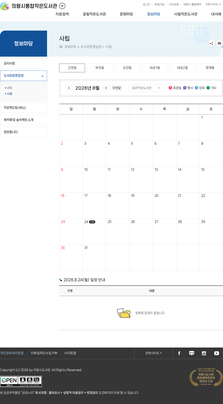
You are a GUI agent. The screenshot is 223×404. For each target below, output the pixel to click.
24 (86, 222)
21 (179, 195)
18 (109, 195)
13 (156, 169)
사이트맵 (174, 4)
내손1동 (155, 68)
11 (109, 169)
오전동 (127, 68)
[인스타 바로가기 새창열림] (204, 353)
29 (203, 221)
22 (203, 195)
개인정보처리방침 (12, 353)
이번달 (117, 87)
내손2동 (182, 68)
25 (110, 221)
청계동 (210, 68)
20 (156, 195)
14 (180, 169)
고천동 (72, 68)
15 (203, 169)
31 (86, 247)
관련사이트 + (153, 353)
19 (132, 195)
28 (180, 221)
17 (86, 195)
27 (156, 221)
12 (132, 169)
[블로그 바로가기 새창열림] (191, 353)
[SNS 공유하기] (211, 43)
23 (63, 221)
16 (62, 195)
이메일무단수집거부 (44, 353)
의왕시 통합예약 (191, 3)
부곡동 (99, 68)
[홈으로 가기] (61, 46)
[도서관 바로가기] (62, 6)
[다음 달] (106, 88)
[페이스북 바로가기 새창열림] (179, 353)
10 (86, 169)
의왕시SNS (212, 4)
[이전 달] (69, 88)
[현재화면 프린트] (219, 43)
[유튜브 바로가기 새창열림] (216, 353)
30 (63, 247)
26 (133, 221)
